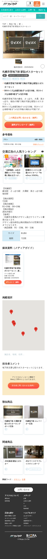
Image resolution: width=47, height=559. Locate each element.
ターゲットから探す (10, 518)
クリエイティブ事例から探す (13, 525)
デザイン (17, 479)
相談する (41, 10)
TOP (4, 24)
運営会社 (7, 498)
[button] (35, 329)
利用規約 (26, 523)
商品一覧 (12, 24)
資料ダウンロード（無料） (24, 125)
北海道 (23, 78)
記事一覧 (31, 10)
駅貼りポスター (7, 78)
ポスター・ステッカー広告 (18, 75)
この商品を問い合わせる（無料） (24, 118)
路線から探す (8, 523)
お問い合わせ (24, 490)
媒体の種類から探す (10, 515)
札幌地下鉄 (16, 78)
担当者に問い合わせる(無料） (23, 385)
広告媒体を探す (7, 10)
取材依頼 (26, 508)
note (25, 506)
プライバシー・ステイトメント (32, 525)
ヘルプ (25, 518)
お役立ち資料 (20, 10)
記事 (25, 498)
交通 (23, 479)
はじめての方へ (28, 515)
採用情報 (7, 501)
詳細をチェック (38, 144)
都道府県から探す (10, 520)
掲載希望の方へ (28, 520)
